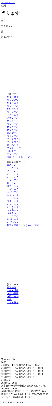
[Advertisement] (26, 64)
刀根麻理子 (12, 290)
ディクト (8, 2)
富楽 (9, 299)
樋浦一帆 (11, 287)
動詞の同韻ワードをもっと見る (23, 225)
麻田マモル (12, 296)
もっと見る (12, 302)
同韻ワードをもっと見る (19, 157)
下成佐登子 (12, 293)
